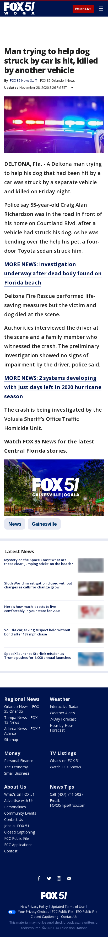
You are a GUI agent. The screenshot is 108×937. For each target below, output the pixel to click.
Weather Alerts (62, 712)
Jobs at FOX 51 (16, 825)
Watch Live (83, 9)
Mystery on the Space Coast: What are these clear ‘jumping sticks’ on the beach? (38, 561)
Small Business (17, 773)
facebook (39, 878)
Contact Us (13, 819)
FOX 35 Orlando (52, 80)
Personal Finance (18, 760)
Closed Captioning (19, 832)
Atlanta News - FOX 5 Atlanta (22, 731)
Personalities (15, 806)
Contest (11, 850)
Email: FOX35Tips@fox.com (67, 803)
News (71, 80)
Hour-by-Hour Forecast (61, 728)
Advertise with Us (19, 800)
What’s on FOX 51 (65, 760)
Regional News (21, 699)
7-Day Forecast (63, 719)
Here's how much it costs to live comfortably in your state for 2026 (32, 608)
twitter (49, 878)
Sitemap (11, 739)
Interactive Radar (64, 706)
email (69, 878)
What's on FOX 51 (19, 794)
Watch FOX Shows (65, 766)
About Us (15, 787)
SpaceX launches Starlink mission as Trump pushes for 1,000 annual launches (37, 655)
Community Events (20, 813)
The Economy (16, 766)
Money (12, 753)
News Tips (62, 787)
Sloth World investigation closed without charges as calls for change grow (38, 585)
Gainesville (44, 524)
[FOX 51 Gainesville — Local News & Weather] (19, 8)
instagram (59, 878)
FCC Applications (18, 844)
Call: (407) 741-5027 (66, 794)
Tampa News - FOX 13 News (20, 720)
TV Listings (63, 753)
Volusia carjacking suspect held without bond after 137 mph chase (37, 632)
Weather (60, 699)
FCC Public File (16, 838)
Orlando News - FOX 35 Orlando (21, 709)
